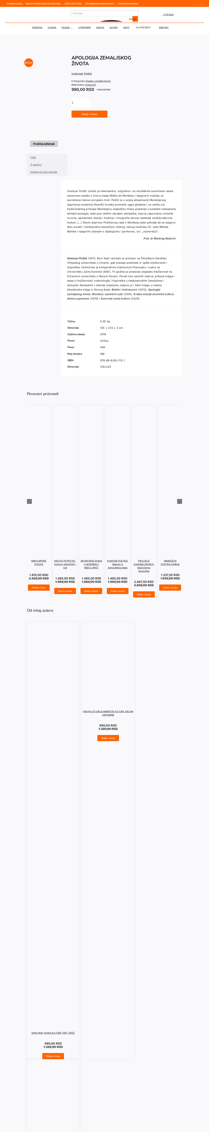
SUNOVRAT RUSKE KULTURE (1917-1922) (53, 1033)
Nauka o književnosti (98, 81)
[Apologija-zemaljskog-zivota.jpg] (44, 96)
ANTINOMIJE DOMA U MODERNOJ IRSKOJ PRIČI (91, 564)
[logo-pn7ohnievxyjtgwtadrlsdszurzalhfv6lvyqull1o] (41, 11)
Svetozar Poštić (82, 74)
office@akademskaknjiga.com (100, 3)
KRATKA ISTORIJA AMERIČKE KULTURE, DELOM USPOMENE (108, 713)
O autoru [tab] (36, 165)
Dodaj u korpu (89, 114)
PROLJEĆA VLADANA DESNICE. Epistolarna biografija (144, 566)
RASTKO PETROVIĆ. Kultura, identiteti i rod (65, 564)
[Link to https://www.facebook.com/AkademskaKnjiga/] (195, 3)
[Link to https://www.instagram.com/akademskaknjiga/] (199, 3)
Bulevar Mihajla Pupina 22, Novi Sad (43, 3)
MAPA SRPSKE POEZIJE (38, 562)
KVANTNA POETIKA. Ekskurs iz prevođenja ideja (117, 564)
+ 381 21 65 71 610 (73, 3)
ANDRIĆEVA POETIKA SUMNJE (170, 562)
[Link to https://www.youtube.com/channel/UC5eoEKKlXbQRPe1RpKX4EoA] (202, 3)
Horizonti (90, 84)
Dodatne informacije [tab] (43, 172)
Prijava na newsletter (128, 3)
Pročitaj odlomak (44, 143)
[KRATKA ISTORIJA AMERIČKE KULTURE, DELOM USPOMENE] (109, 703)
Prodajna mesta (15, 3)
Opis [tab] (33, 157)
